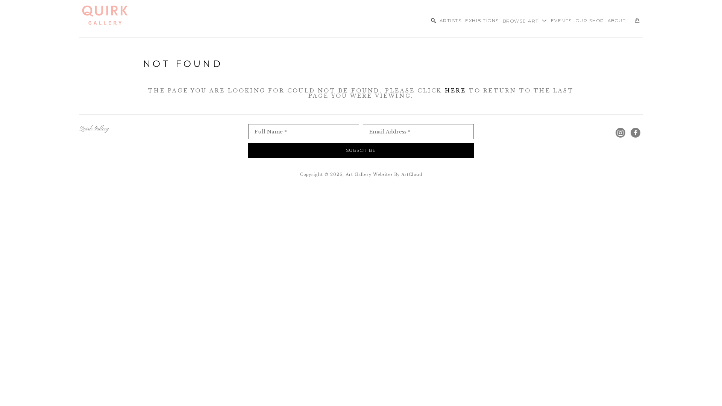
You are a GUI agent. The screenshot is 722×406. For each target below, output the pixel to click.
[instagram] (620, 133)
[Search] (433, 20)
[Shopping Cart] (637, 20)
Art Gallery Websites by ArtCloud (384, 174)
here (455, 90)
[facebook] (635, 133)
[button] (525, 20)
